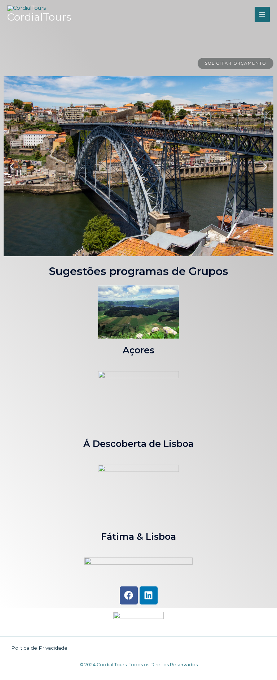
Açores (138, 350)
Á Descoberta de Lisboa (138, 443)
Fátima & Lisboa (138, 536)
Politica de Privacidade (39, 648)
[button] (11, 166)
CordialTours (39, 17)
